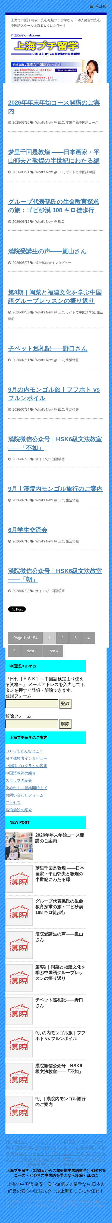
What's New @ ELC (49, 122)
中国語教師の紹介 (20, 773)
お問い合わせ (84, 1159)
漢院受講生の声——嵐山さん (47, 251)
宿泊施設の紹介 (18, 810)
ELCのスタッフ (60, 1148)
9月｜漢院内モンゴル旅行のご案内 (55, 488)
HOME (12, 1142)
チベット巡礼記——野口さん (48, 348)
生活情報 (72, 360)
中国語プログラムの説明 (26, 766)
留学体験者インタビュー (53, 263)
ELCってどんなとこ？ (24, 751)
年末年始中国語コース (82, 122)
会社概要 (62, 1159)
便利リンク (73, 1165)
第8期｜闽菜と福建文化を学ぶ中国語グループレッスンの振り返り (60, 973)
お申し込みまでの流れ (71, 1153)
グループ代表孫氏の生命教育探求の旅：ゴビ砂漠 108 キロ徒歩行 (59, 907)
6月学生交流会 (27, 529)
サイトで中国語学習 (80, 172)
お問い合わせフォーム (24, 795)
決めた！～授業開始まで (26, 788)
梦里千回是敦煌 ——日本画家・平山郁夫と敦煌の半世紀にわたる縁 (59, 874)
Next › (31, 651)
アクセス (13, 802)
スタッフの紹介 (18, 780)
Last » (53, 651)
